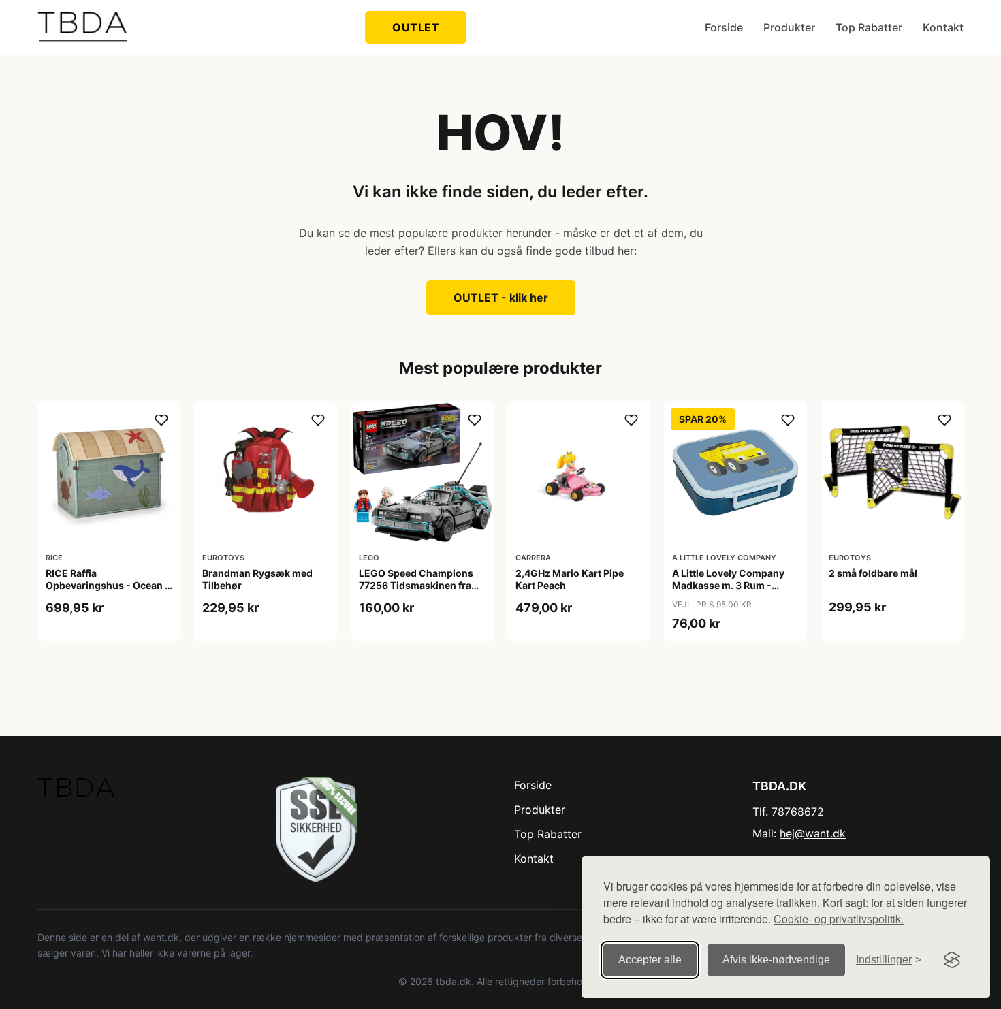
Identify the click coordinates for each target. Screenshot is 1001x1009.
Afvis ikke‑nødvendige (776, 959)
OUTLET (415, 27)
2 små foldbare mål (873, 573)
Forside (724, 27)
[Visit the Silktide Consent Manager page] (952, 960)
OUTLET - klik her (501, 297)
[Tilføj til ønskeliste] (161, 420)
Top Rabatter (869, 27)
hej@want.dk (813, 833)
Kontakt (943, 27)
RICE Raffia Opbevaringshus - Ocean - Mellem (108, 585)
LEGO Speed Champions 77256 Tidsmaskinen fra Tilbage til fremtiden (416, 585)
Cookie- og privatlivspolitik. (839, 919)
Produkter (789, 27)
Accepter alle (650, 959)
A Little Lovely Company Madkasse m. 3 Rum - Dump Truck (728, 585)
